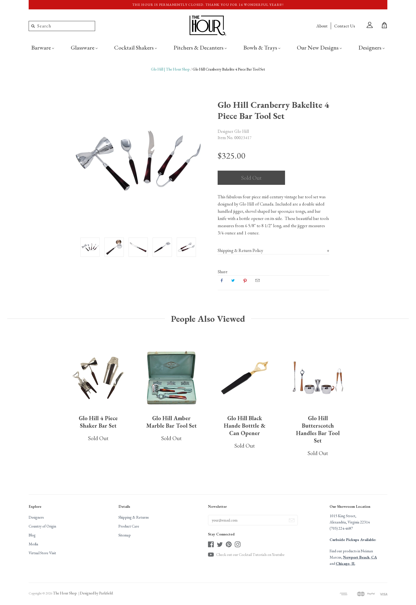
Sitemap (124, 535)
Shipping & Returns (133, 517)
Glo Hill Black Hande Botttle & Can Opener (245, 425)
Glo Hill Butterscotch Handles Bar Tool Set (318, 429)
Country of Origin (42, 526)
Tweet (233, 280)
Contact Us (344, 26)
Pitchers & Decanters (199, 47)
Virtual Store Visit (42, 552)
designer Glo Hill (233, 131)
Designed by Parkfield (96, 593)
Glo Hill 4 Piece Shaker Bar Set (98, 421)
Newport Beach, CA (360, 557)
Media (33, 544)
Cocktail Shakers (134, 47)
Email (257, 280)
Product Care (128, 526)
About (322, 26)
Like (222, 280)
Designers (370, 47)
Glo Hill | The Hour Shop (170, 69)
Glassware (83, 47)
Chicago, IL (345, 563)
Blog (32, 535)
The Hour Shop (65, 593)
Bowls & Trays (260, 47)
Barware (41, 47)
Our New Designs (318, 47)
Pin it (245, 280)
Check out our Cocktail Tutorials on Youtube (250, 554)
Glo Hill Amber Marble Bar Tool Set (171, 421)
